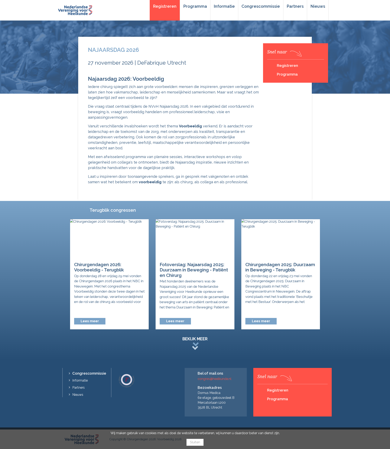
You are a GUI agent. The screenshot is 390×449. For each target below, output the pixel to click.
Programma (195, 6)
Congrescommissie (261, 6)
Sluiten (195, 442)
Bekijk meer (195, 338)
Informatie (224, 6)
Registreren (165, 6)
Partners (295, 6)
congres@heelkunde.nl (214, 379)
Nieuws (317, 6)
